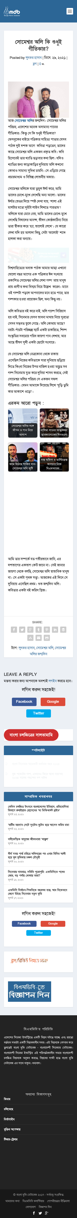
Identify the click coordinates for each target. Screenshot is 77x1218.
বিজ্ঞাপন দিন (45, 1207)
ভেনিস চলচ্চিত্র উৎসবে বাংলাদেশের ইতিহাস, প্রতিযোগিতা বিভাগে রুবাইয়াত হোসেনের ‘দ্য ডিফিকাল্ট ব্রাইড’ (38, 808)
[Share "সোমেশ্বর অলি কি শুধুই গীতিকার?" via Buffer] (63, 630)
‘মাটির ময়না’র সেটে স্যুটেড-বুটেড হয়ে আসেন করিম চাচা (38, 825)
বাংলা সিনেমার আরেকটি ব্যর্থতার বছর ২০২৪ (36, 764)
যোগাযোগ (31, 1207)
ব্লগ (35, 64)
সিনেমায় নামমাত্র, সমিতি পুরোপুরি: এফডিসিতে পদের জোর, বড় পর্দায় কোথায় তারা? (36, 874)
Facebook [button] (24, 701)
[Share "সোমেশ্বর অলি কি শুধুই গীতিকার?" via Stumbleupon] (30, 638)
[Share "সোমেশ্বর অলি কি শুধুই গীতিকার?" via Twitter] (22, 630)
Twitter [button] (38, 713)
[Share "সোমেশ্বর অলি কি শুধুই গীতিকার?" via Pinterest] (47, 630)
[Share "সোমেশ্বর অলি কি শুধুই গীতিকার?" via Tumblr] (38, 630)
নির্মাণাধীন (9, 1119)
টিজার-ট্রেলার (10, 1139)
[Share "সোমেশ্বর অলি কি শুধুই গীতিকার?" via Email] (38, 638)
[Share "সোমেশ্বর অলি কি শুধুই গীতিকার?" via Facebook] (14, 630)
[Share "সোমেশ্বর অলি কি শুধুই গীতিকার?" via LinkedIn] (55, 630)
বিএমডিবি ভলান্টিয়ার (33, 1201)
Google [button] (53, 701)
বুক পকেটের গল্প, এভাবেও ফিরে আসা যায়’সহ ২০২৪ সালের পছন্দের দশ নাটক (37, 776)
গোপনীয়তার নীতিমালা (58, 1201)
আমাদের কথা (12, 1201)
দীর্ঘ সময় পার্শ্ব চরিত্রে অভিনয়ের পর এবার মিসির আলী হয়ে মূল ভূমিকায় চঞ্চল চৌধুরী (37, 855)
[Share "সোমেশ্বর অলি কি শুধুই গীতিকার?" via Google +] (30, 630)
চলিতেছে (8, 1109)
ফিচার (7, 1099)
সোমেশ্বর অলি (23, 120)
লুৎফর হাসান (34, 57)
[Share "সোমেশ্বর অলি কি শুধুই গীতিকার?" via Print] (47, 638)
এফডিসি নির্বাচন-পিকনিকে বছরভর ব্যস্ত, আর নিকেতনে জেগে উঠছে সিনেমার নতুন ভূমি (37, 892)
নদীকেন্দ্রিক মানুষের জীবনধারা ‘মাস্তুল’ (28, 839)
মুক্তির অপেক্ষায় (12, 1129)
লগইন (53, 681)
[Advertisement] (38, 516)
